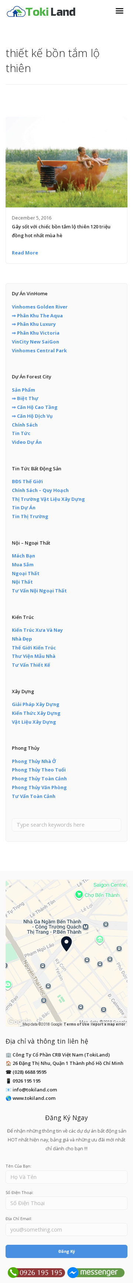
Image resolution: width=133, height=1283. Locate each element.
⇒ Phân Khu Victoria (35, 332)
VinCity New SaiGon (35, 341)
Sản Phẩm (23, 389)
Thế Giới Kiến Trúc (34, 647)
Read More (25, 252)
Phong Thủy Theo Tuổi (39, 769)
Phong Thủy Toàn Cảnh (39, 778)
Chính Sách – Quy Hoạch (40, 490)
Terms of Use (76, 1024)
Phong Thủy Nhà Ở (34, 761)
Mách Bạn (23, 555)
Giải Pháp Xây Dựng (35, 704)
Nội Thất (22, 581)
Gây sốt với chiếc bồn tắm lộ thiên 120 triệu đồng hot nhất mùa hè (61, 231)
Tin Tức (21, 433)
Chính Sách (25, 424)
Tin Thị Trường (30, 516)
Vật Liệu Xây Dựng (34, 722)
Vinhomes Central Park (39, 350)
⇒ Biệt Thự (25, 398)
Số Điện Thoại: (20, 1192)
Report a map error (107, 1024)
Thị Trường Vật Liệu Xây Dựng (48, 499)
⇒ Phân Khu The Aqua (37, 315)
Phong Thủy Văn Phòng (39, 787)
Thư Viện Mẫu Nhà (33, 656)
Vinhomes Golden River (40, 306)
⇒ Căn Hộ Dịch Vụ (32, 416)
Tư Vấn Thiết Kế (31, 665)
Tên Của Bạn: (18, 1166)
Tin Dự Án (23, 507)
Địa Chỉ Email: (19, 1218)
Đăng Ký (66, 1251)
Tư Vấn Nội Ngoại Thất (39, 590)
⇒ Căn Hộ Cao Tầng (35, 407)
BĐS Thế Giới (27, 481)
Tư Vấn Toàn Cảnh (33, 796)
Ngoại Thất (26, 573)
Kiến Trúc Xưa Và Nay (37, 630)
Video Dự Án (27, 442)
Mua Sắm (23, 564)
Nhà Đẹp (22, 638)
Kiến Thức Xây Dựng (36, 713)
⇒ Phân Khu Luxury (34, 324)
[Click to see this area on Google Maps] (19, 1022)
